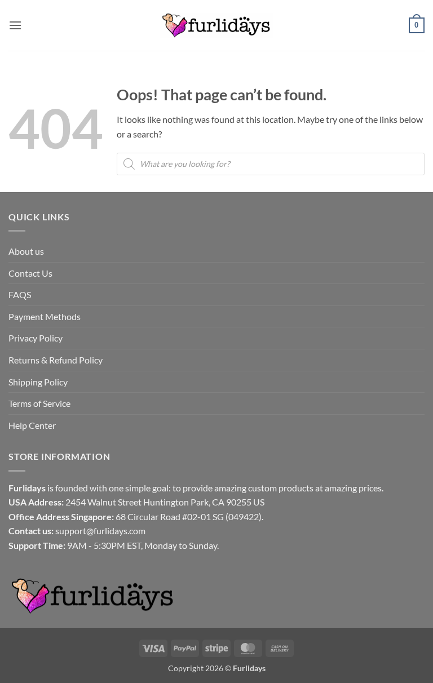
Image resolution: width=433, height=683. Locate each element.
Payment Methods (44, 316)
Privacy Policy (35, 337)
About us (26, 251)
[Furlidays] (216, 25)
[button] (15, 25)
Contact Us (30, 273)
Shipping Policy (38, 381)
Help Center (32, 425)
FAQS (19, 294)
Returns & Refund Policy (55, 359)
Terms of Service (39, 403)
